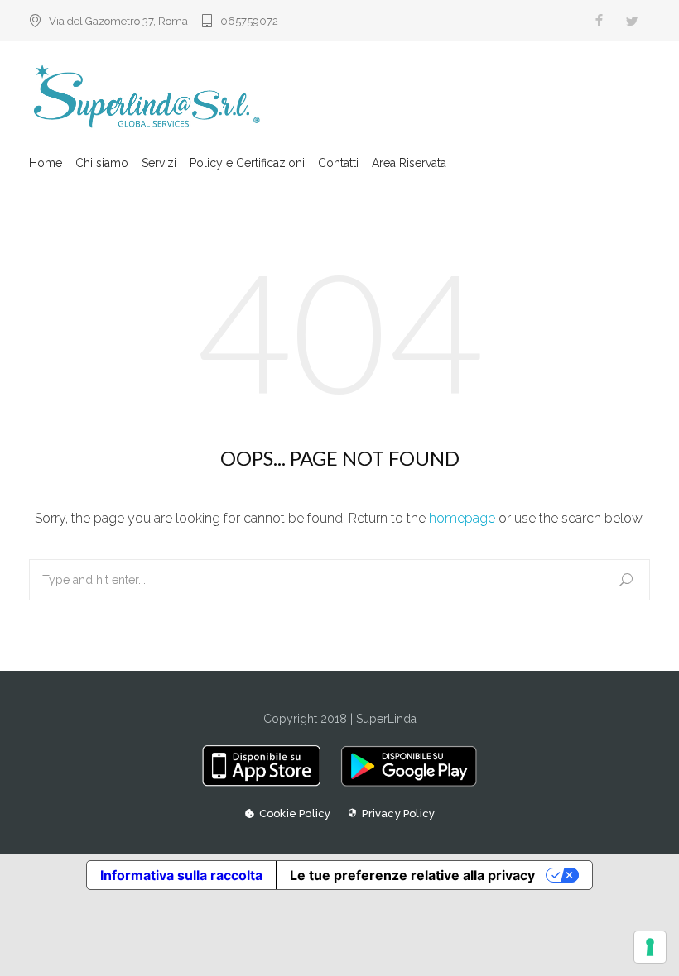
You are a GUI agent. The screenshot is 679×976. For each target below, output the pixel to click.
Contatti (338, 163)
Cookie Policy (295, 813)
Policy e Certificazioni (247, 163)
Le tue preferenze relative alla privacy (412, 875)
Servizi (159, 163)
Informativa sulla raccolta (181, 875)
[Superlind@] (339, 97)
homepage (462, 518)
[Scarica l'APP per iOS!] (267, 782)
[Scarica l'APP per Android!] (404, 782)
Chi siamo (101, 163)
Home (45, 163)
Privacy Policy (398, 813)
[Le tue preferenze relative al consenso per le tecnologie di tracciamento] (650, 947)
